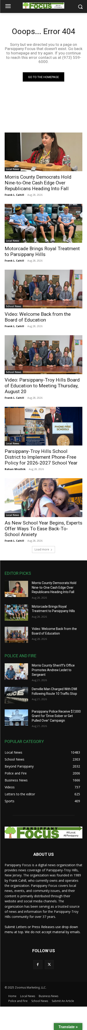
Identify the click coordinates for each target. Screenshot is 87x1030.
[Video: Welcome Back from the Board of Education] (43, 289)
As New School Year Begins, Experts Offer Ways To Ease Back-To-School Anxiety (43, 528)
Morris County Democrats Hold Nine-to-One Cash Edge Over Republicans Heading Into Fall (38, 182)
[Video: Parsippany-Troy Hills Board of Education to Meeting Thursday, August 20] (43, 354)
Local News (12, 169)
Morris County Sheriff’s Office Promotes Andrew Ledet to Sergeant (53, 669)
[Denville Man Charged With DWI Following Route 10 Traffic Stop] (16, 695)
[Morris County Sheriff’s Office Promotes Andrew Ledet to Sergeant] (16, 671)
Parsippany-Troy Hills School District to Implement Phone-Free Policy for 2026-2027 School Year (41, 457)
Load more (42, 549)
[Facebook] (37, 964)
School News (13, 306)
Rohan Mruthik (15, 469)
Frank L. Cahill (14, 194)
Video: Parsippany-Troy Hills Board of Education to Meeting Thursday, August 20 (42, 385)
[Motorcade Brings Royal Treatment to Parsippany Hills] (43, 223)
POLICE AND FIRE (20, 655)
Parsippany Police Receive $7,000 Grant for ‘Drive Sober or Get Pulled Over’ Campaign (56, 716)
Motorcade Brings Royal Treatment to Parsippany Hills (42, 251)
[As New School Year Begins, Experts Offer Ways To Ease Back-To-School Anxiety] (43, 497)
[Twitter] (49, 964)
